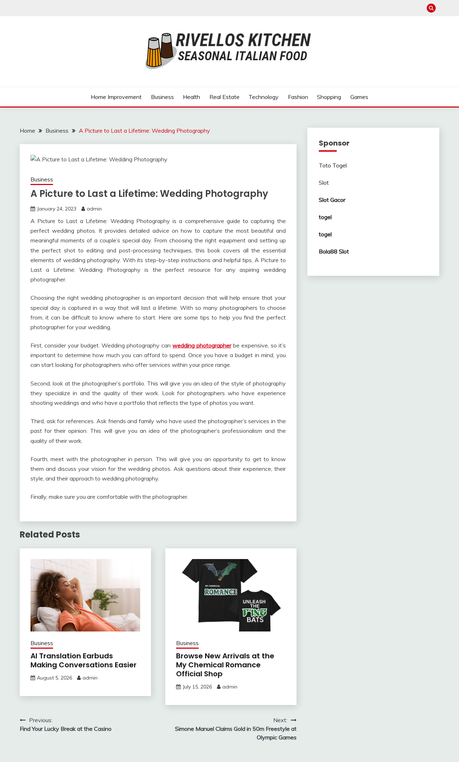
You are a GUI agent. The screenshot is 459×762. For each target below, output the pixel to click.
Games (359, 96)
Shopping (329, 96)
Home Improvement (116, 96)
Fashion (298, 96)
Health (191, 96)
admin (94, 208)
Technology (264, 96)
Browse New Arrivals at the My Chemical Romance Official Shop (225, 665)
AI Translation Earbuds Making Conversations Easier (83, 660)
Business (162, 96)
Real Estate (224, 96)
